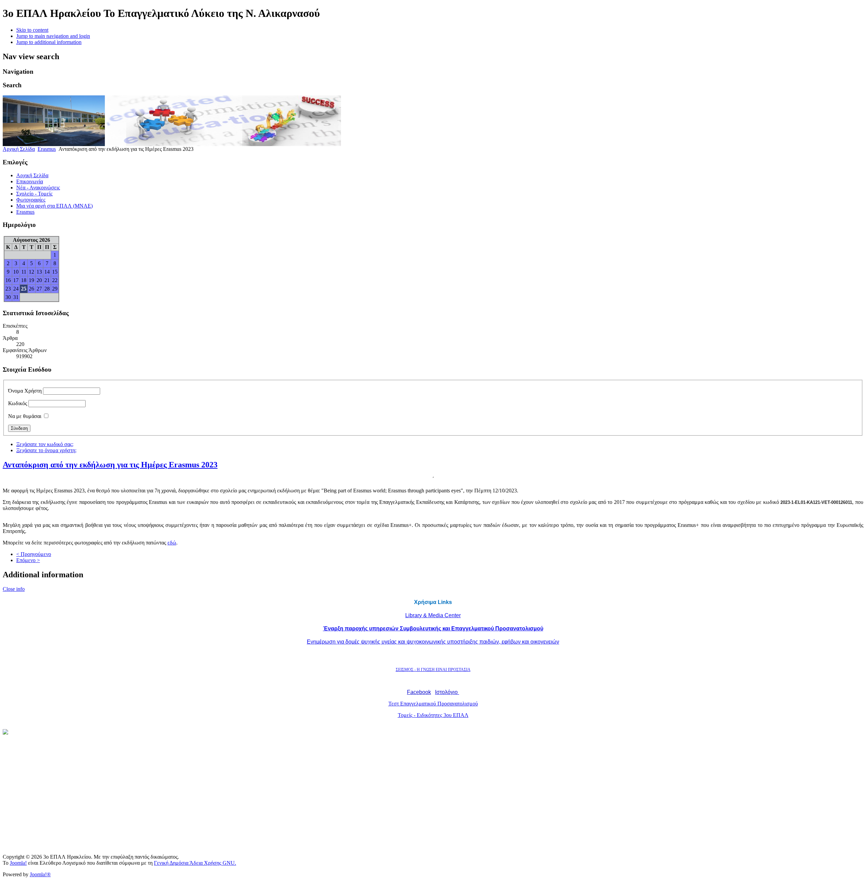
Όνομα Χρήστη (25, 391)
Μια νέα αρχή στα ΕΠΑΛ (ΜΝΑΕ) (54, 206)
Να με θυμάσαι (24, 416)
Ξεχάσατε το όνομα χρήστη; (46, 450)
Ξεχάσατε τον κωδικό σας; (44, 444)
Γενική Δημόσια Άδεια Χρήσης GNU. (195, 863)
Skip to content (32, 30)
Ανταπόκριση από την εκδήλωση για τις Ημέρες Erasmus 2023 (110, 464)
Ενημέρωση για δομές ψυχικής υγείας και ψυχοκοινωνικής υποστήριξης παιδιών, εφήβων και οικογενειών (433, 642)
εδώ (171, 542)
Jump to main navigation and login (53, 36)
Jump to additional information (49, 42)
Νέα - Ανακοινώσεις (38, 187)
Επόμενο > (28, 560)
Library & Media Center (433, 615)
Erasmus (47, 149)
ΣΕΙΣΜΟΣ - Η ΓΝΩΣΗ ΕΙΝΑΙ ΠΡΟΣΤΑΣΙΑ (433, 669)
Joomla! (18, 863)
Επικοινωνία (29, 181)
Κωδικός (17, 403)
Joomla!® (40, 874)
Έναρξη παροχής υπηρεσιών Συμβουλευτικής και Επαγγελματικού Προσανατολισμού (433, 628)
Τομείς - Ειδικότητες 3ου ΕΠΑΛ (433, 715)
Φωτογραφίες (30, 200)
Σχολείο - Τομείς (34, 193)
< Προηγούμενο (33, 554)
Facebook (419, 692)
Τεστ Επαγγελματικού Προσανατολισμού (433, 703)
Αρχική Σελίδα (19, 149)
